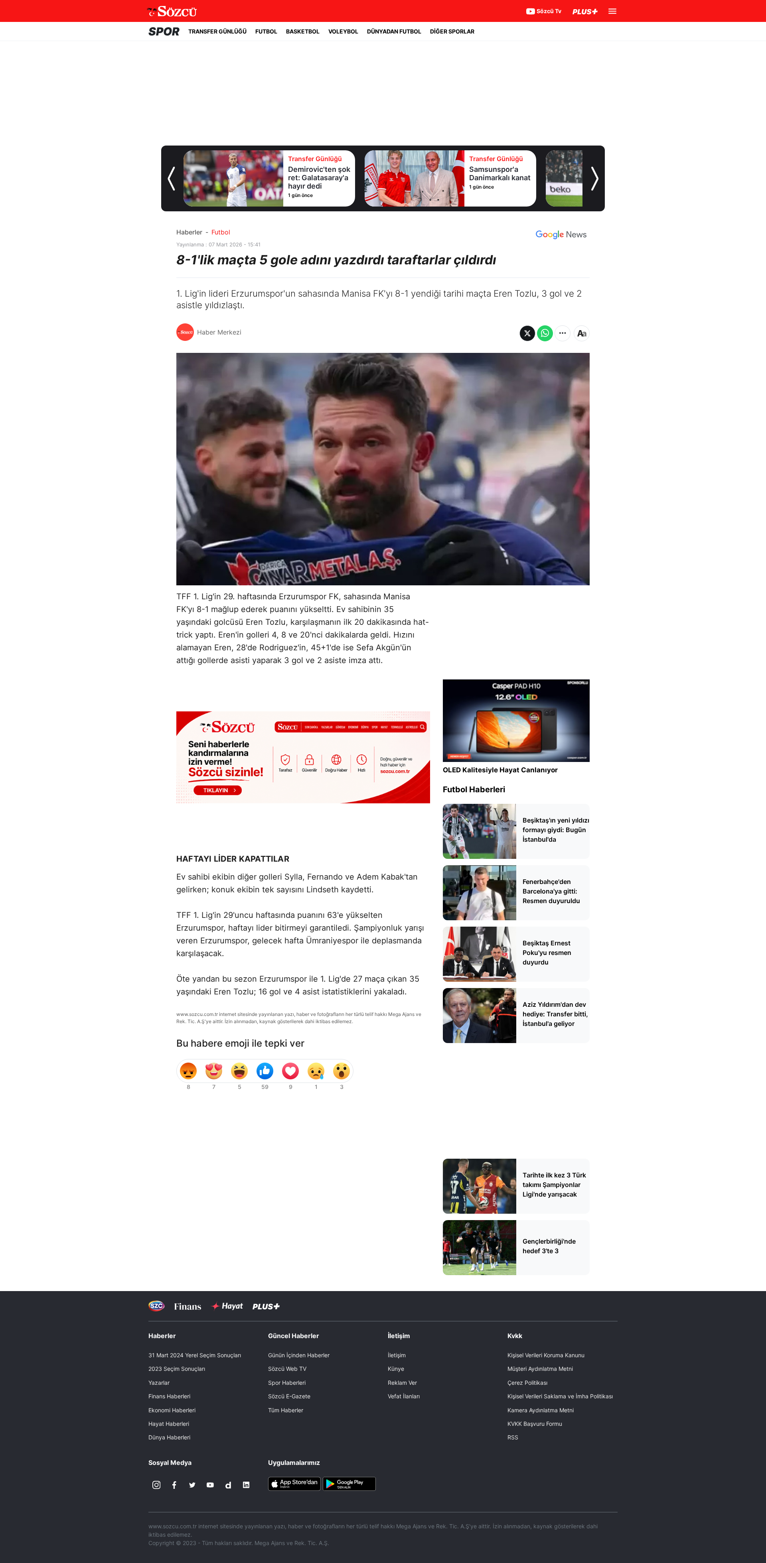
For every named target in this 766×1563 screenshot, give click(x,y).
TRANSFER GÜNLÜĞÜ (217, 31)
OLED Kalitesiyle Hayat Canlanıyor (500, 770)
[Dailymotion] (228, 1485)
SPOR (164, 31)
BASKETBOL (303, 31)
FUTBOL (266, 31)
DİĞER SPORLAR (452, 31)
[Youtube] (210, 1485)
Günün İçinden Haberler (299, 1355)
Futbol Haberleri (474, 789)
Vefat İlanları (404, 1396)
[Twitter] (192, 1485)
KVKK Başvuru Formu (534, 1423)
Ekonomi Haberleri (171, 1410)
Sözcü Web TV (287, 1368)
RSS (512, 1437)
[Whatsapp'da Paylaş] (545, 333)
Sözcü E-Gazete (289, 1396)
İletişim (397, 1355)
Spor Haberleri (287, 1382)
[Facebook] (174, 1485)
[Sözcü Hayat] (227, 1306)
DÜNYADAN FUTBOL (394, 31)
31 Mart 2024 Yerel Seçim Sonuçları (194, 1355)
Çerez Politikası (527, 1382)
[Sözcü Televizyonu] (156, 1306)
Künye (396, 1368)
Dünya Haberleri (169, 1437)
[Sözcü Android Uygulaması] (349, 1483)
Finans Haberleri (169, 1396)
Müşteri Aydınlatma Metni (540, 1368)
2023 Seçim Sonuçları (176, 1368)
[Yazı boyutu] (582, 333)
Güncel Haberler (293, 1336)
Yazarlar (159, 1382)
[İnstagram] (156, 1485)
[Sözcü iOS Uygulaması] (294, 1483)
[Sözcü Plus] (266, 1306)
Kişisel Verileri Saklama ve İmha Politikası (560, 1396)
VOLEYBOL (343, 31)
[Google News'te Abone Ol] (561, 235)
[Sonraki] (594, 179)
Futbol (220, 232)
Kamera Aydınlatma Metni (540, 1410)
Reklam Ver (402, 1382)
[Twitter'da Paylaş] (527, 333)
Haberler (189, 232)
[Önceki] (171, 179)
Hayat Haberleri (168, 1423)
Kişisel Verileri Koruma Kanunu (545, 1355)
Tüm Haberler (285, 1410)
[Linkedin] (246, 1485)
